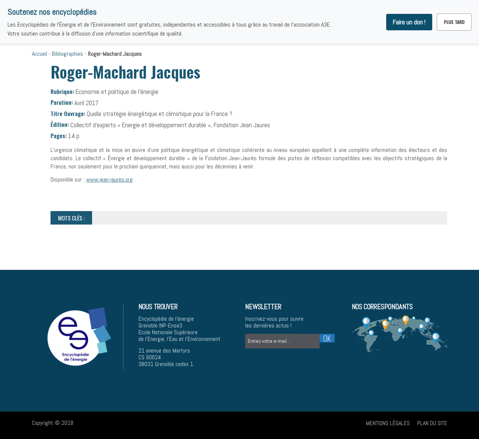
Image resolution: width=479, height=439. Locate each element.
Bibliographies (67, 54)
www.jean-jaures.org (109, 179)
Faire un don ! (409, 22)
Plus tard (454, 22)
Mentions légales (388, 423)
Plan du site (432, 423)
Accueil (39, 54)
